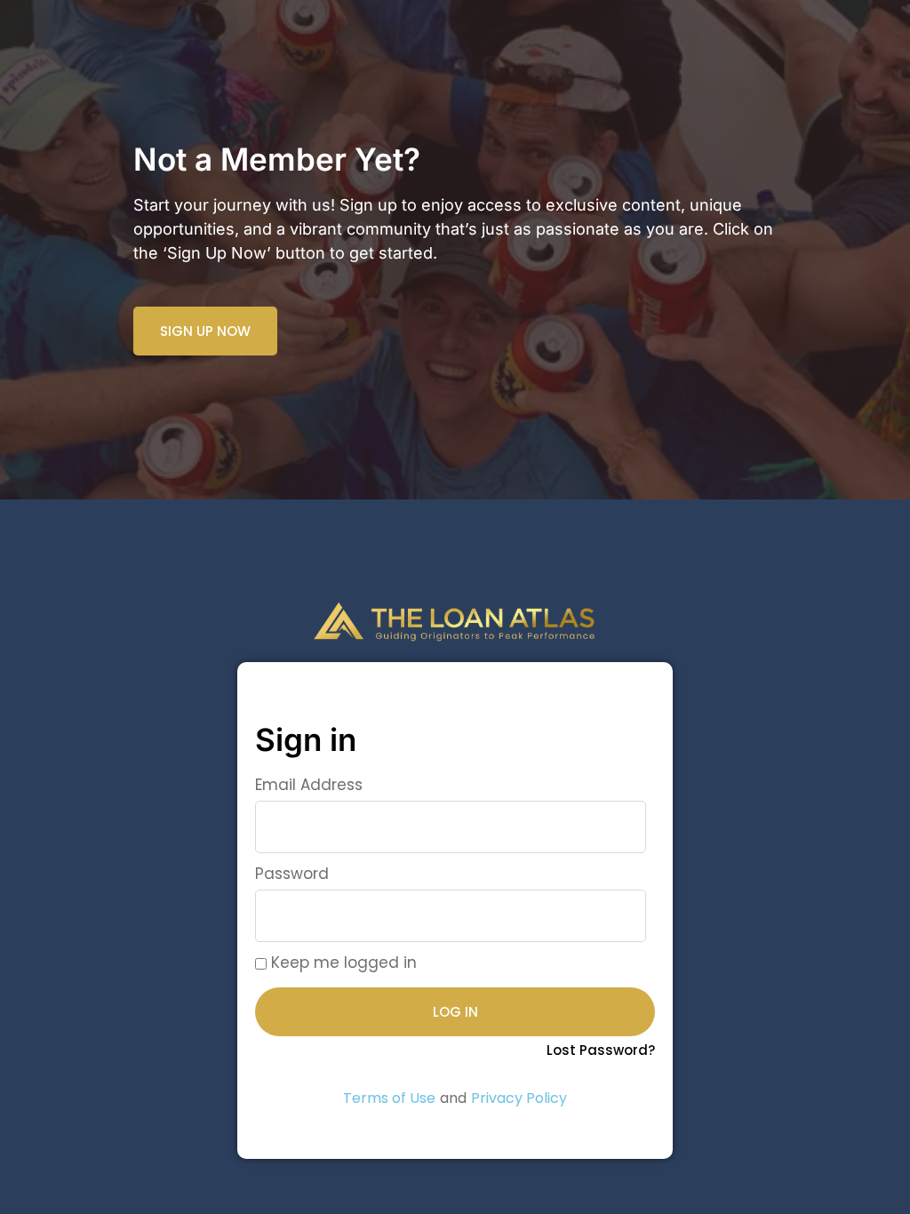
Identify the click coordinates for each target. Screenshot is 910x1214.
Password (292, 873)
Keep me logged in (342, 962)
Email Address (309, 784)
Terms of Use (389, 1098)
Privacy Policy (519, 1098)
